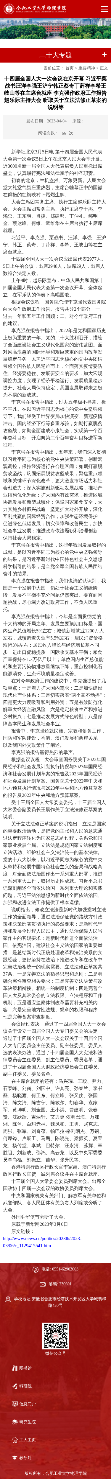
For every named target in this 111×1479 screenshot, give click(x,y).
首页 (69, 68)
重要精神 (86, 68)
